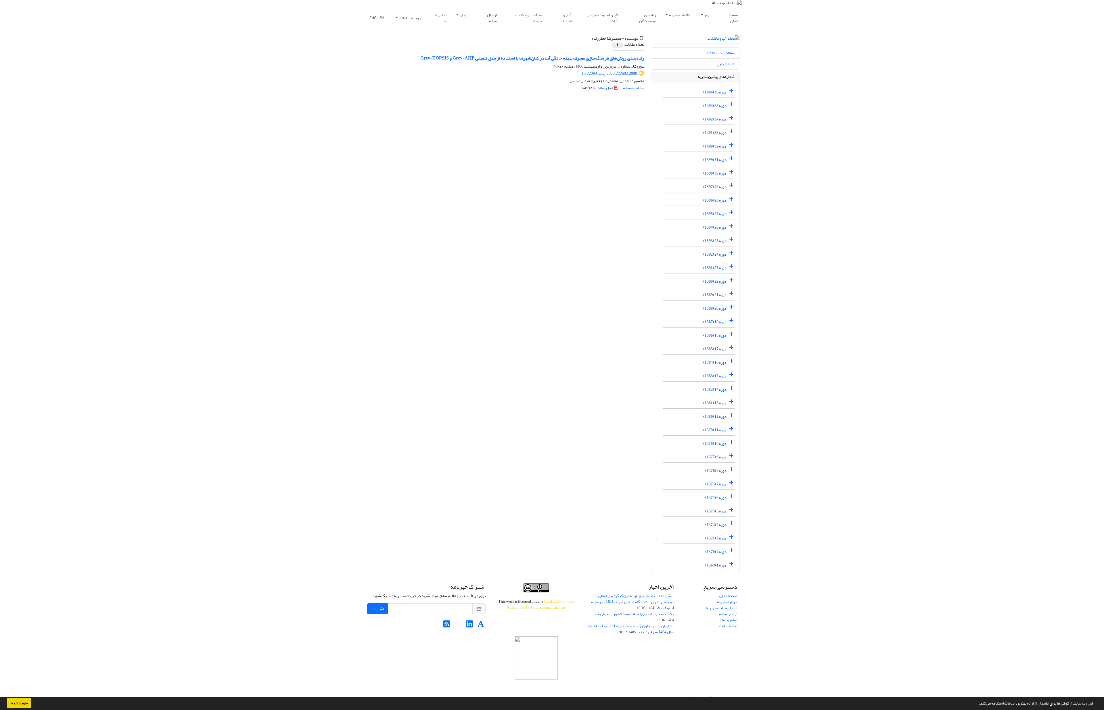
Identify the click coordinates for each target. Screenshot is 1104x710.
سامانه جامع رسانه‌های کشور (536, 687)
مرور (707, 15)
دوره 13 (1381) (715, 403)
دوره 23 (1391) (715, 268)
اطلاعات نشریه (680, 15)
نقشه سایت (728, 626)
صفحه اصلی (733, 18)
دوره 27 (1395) (715, 214)
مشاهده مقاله (633, 88)
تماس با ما (440, 18)
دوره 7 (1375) (716, 484)
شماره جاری (725, 64)
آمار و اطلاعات (566, 18)
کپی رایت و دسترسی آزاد (602, 18)
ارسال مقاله (492, 18)
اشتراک (377, 608)
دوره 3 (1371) (716, 538)
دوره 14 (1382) (715, 389)
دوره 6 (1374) (716, 498)
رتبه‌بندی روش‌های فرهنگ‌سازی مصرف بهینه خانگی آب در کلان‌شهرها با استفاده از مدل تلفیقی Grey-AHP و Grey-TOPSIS (532, 58)
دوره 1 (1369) (716, 565)
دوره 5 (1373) (716, 511)
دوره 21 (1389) (715, 295)
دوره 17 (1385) (715, 349)
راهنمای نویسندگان (647, 18)
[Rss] (446, 625)
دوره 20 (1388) (715, 308)
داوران (464, 15)
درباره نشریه (727, 602)
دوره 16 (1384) (715, 362)
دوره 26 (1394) (715, 227)
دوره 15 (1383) (715, 376)
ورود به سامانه (410, 18)
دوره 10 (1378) (715, 443)
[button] (977, 704)
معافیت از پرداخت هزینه (528, 18)
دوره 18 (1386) (715, 335)
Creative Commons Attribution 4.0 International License (540, 604)
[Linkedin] (469, 625)
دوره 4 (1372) (716, 525)
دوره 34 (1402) (715, 119)
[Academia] (481, 625)
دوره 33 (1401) (715, 133)
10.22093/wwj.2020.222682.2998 (609, 73)
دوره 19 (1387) (715, 322)
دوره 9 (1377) (716, 457)
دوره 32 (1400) (715, 146)
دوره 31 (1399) (715, 160)
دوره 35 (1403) (715, 106)
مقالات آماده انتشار (720, 53)
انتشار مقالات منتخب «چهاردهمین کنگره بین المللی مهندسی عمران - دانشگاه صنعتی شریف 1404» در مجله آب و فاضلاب (632, 602)
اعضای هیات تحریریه (721, 608)
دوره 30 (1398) (715, 173)
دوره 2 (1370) (716, 552)
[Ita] (458, 625)
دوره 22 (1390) (715, 281)
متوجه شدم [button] (19, 703)
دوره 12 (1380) (715, 416)
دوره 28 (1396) (715, 200)
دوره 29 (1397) (715, 187)
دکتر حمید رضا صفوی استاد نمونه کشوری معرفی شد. (633, 614)
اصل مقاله (598, 88)
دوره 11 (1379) (715, 430)
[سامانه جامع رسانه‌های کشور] (536, 658)
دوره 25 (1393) (715, 241)
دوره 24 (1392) (715, 254)
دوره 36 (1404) (715, 92)
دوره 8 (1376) (716, 470)
